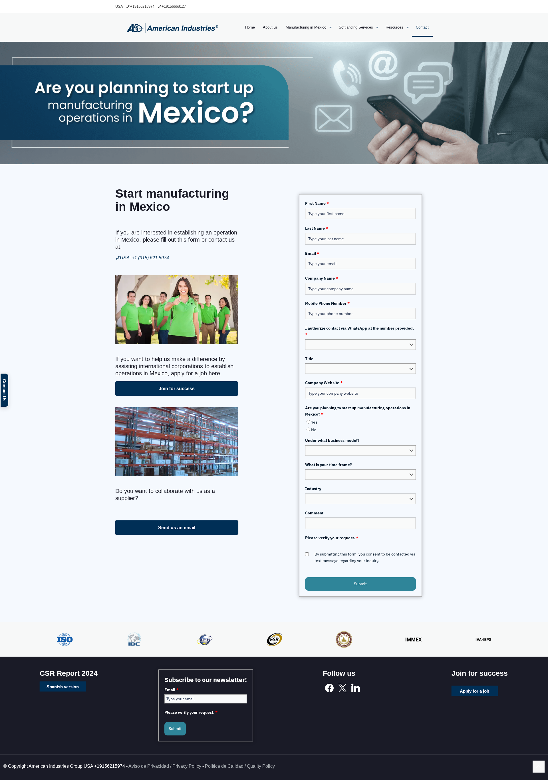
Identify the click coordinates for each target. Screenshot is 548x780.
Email (312, 253)
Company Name (321, 278)
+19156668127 (174, 6)
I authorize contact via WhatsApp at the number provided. (359, 331)
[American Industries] (172, 27)
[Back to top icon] (539, 767)
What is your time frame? (328, 464)
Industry (313, 488)
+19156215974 (142, 6)
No (313, 429)
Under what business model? (332, 440)
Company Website (323, 382)
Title (309, 358)
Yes (314, 422)
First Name (317, 203)
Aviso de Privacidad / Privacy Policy (164, 766)
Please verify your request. (331, 537)
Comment (314, 513)
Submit (360, 583)
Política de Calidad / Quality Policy (240, 766)
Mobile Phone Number (327, 303)
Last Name (316, 228)
